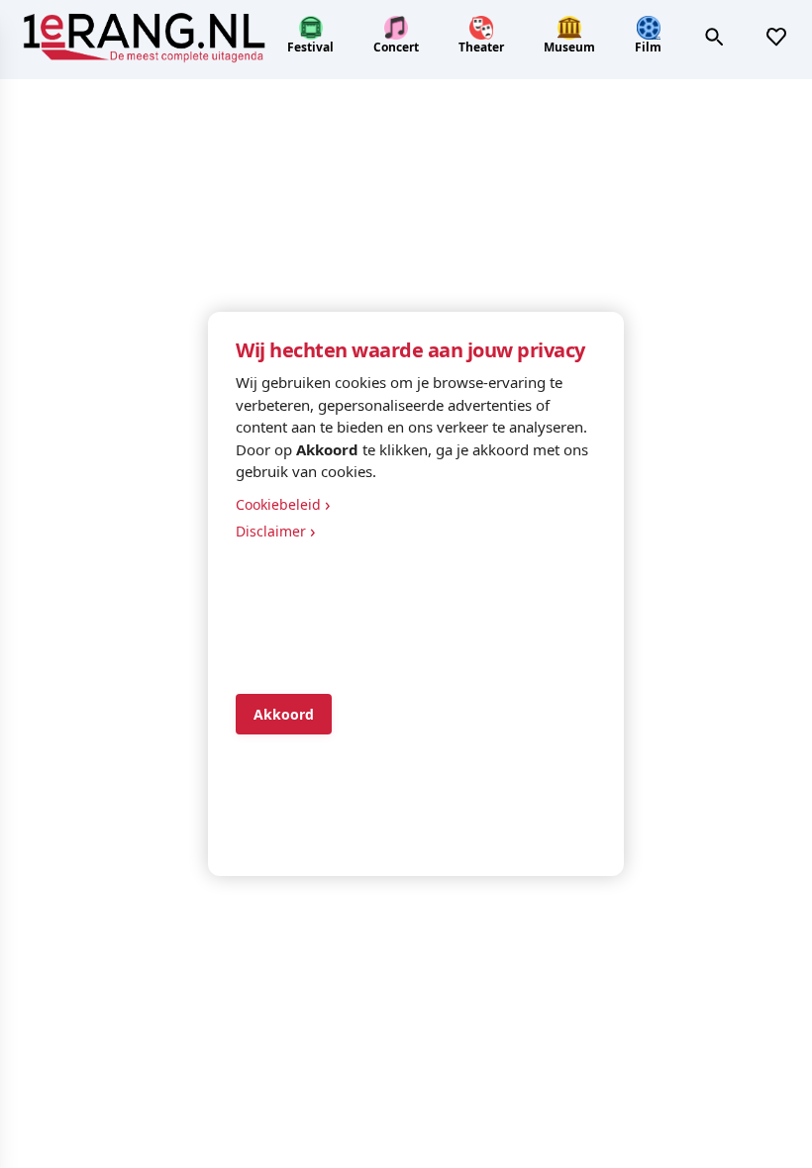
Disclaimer (276, 530)
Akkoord (284, 714)
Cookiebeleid (283, 504)
